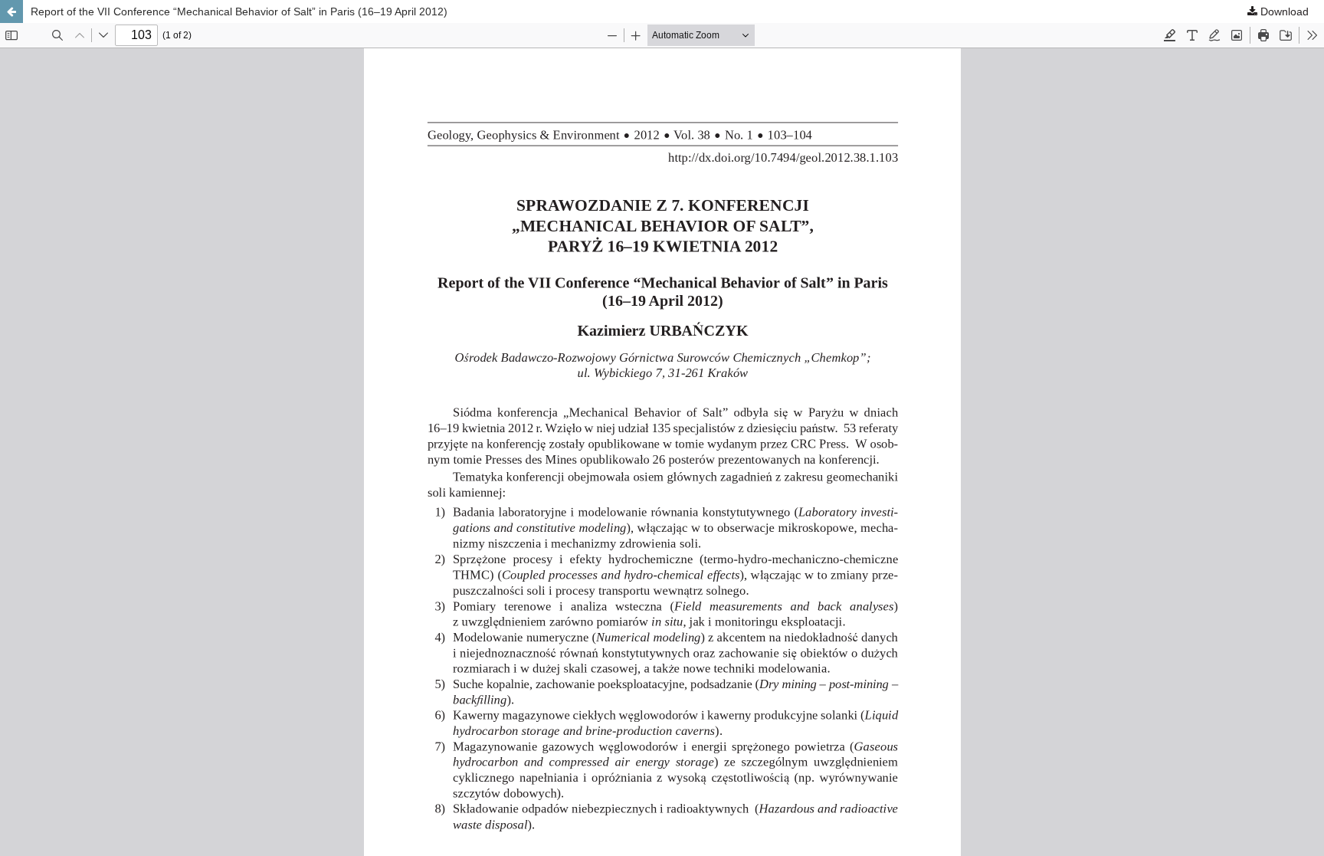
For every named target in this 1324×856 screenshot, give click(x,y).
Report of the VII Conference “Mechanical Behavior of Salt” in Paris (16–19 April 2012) (239, 11)
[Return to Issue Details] (11, 11)
